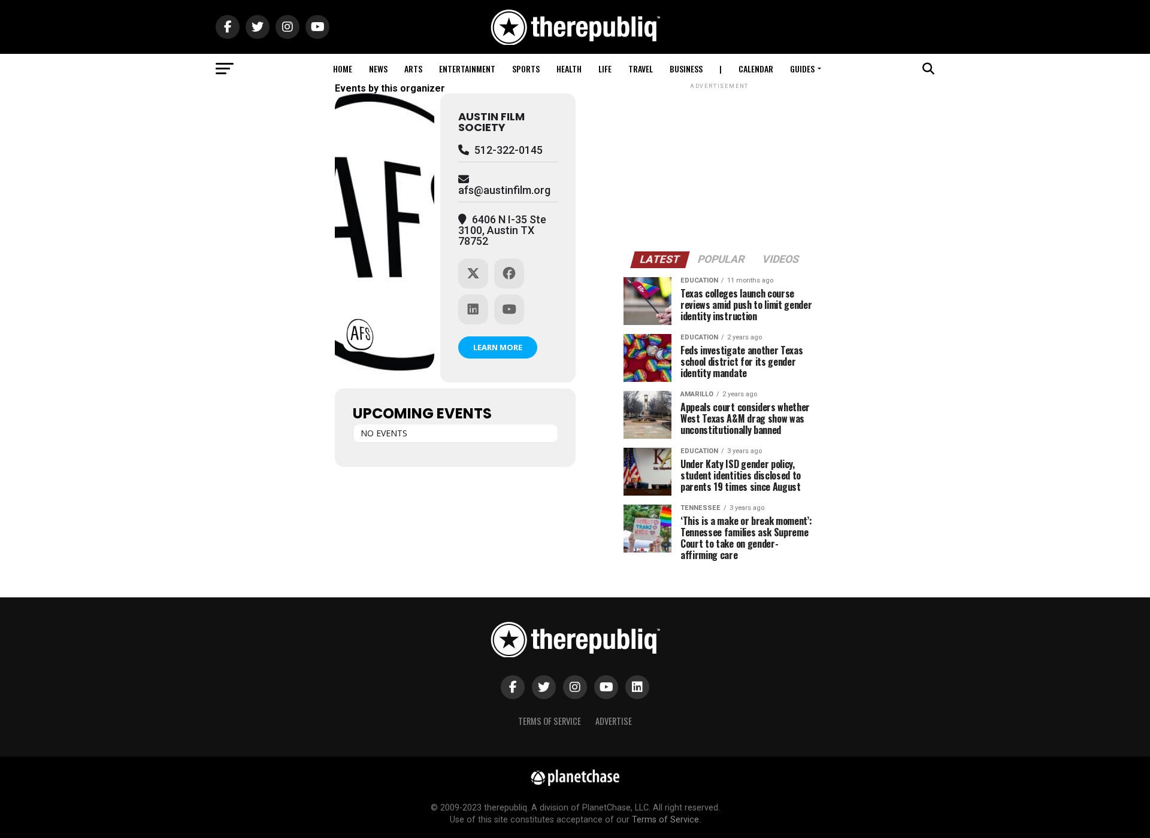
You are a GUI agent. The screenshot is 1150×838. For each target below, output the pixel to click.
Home (342, 68)
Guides (802, 68)
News (378, 68)
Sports (526, 68)
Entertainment (467, 68)
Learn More (497, 347)
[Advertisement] (719, 166)
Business (686, 68)
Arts (413, 68)
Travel (640, 68)
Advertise (613, 721)
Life (605, 68)
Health (569, 68)
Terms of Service (549, 721)
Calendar (756, 68)
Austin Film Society (491, 122)
